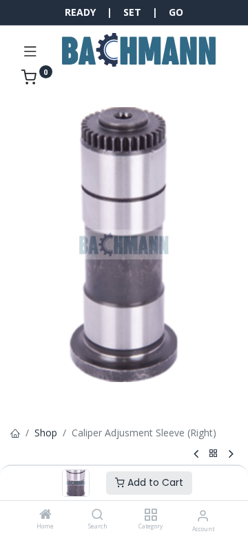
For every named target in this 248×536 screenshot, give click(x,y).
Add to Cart (154, 482)
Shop (45, 432)
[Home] (45, 515)
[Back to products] (213, 454)
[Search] (97, 515)
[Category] (150, 515)
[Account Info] (202, 515)
